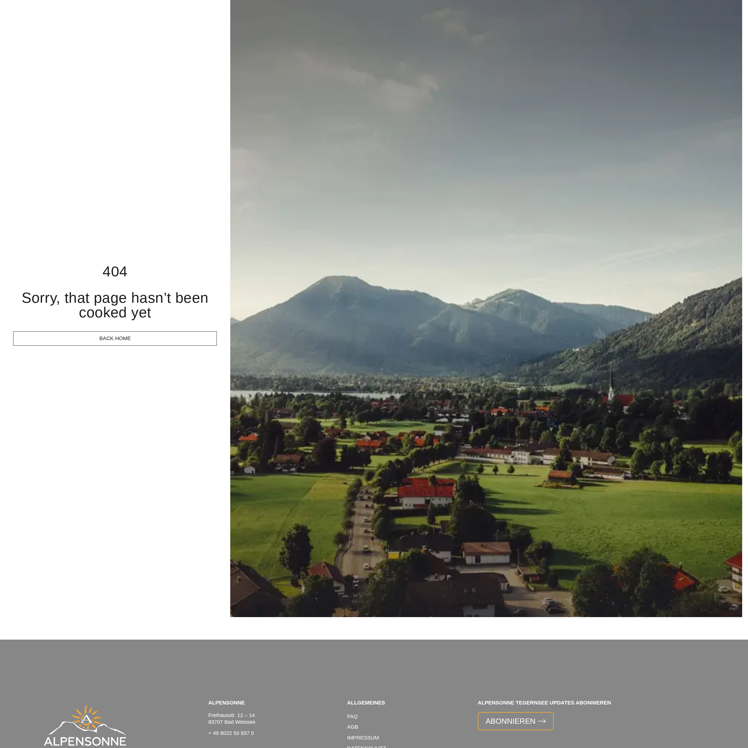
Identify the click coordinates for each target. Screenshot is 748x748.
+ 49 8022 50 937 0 (231, 733)
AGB (352, 727)
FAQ (352, 716)
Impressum (363, 738)
